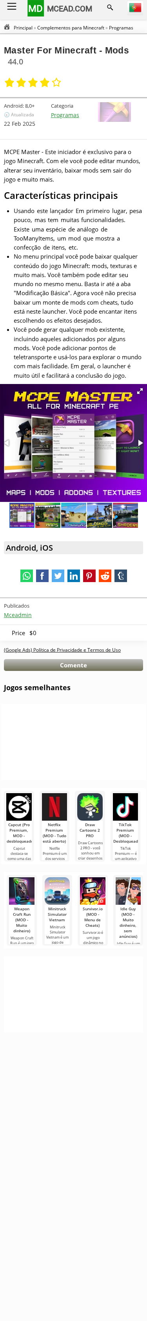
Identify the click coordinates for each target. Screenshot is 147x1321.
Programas (65, 115)
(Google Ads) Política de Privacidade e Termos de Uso (62, 650)
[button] (140, 391)
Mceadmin (18, 615)
